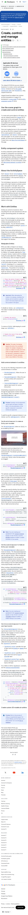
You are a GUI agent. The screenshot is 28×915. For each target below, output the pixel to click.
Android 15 (3, 840)
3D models (19, 89)
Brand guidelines (15, 903)
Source (3, 787)
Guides (20, 26)
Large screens (4, 819)
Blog (2, 792)
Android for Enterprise (6, 783)
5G (2, 813)
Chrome (3, 891)
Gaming (3, 801)
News (2, 790)
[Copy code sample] (26, 277)
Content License (18, 762)
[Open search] (17, 2)
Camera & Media (5, 808)
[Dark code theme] (24, 277)
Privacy (3, 810)
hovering (15, 648)
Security (3, 785)
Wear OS (3, 822)
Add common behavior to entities (12, 162)
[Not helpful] (13, 29)
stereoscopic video (6, 90)
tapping (21, 648)
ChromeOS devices (5, 824)
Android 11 (3, 850)
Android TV (3, 829)
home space (13, 481)
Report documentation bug (7, 874)
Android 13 (3, 845)
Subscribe (20, 907)
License (8, 903)
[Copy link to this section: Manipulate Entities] (15, 244)
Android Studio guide (6, 856)
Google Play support (6, 877)
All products (4, 898)
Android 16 (3, 837)
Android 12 (3, 847)
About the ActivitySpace (18, 140)
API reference (4, 861)
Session (19, 117)
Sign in (24, 1)
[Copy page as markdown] (18, 40)
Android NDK (4, 865)
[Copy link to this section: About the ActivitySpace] (23, 171)
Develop (4, 6)
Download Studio (5, 863)
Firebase (3, 893)
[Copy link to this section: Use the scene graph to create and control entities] (2, 112)
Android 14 (3, 842)
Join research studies (6, 879)
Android (3, 780)
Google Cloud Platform (6, 896)
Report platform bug (6, 872)
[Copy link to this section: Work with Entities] (18, 207)
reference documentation (12, 667)
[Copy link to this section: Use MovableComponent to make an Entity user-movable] (15, 424)
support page (19, 17)
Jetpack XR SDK (8, 8)
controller (6, 656)
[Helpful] (10, 29)
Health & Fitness (5, 806)
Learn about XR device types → (12, 80)
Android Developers (5, 24)
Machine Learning (5, 803)
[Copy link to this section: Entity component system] (24, 148)
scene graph (13, 99)
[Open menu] (2, 2)
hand (19, 655)
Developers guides (5, 858)
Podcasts (3, 795)
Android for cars (5, 826)
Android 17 (3, 835)
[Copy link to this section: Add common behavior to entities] (2, 365)
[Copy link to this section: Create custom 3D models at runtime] (2, 710)
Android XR (20, 6)
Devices (11, 6)
